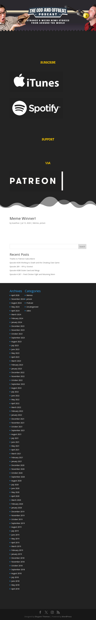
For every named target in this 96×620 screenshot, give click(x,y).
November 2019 (17, 515)
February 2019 (17, 550)
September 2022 (18, 384)
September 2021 (18, 430)
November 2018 (17, 562)
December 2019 (17, 511)
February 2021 (17, 457)
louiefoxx (15, 223)
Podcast (29, 303)
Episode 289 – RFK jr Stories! (21, 266)
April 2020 (15, 496)
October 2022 (16, 380)
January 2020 (16, 507)
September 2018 (18, 569)
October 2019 (16, 519)
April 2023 (15, 357)
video (28, 310)
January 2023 (16, 368)
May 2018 (15, 585)
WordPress (67, 616)
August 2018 (16, 573)
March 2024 (16, 314)
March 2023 (16, 361)
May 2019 (15, 538)
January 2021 (16, 461)
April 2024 (15, 310)
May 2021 (15, 446)
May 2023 (15, 353)
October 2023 (16, 334)
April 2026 (15, 295)
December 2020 (17, 465)
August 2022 (16, 388)
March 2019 (16, 546)
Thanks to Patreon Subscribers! (22, 259)
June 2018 (15, 581)
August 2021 (16, 434)
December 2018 (17, 558)
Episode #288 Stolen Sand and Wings (25, 270)
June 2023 (15, 349)
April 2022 (15, 403)
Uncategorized (32, 307)
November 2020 (17, 469)
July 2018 (15, 577)
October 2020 (16, 473)
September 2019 (18, 523)
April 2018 (15, 589)
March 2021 (16, 453)
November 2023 (17, 330)
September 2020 (18, 477)
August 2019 (16, 527)
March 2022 (16, 407)
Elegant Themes (42, 616)
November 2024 (17, 299)
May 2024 (15, 307)
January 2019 (16, 554)
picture (42, 223)
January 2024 (16, 322)
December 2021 (17, 419)
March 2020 (16, 500)
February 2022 (17, 411)
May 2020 (15, 492)
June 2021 (15, 442)
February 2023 (17, 365)
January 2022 (16, 415)
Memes (36, 223)
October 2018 (16, 565)
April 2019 (15, 542)
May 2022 (15, 399)
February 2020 (17, 504)
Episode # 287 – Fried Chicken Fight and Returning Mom (32, 274)
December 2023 (17, 326)
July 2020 (15, 484)
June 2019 (15, 535)
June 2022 (15, 395)
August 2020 (16, 480)
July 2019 (15, 531)
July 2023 (15, 345)
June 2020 (15, 488)
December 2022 (17, 372)
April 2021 (15, 450)
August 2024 (16, 303)
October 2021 (16, 426)
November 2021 (17, 423)
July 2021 (15, 438)
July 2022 (15, 392)
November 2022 (17, 376)
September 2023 (18, 337)
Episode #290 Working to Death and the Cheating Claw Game (35, 262)
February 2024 (17, 318)
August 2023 (16, 341)
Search (82, 246)
